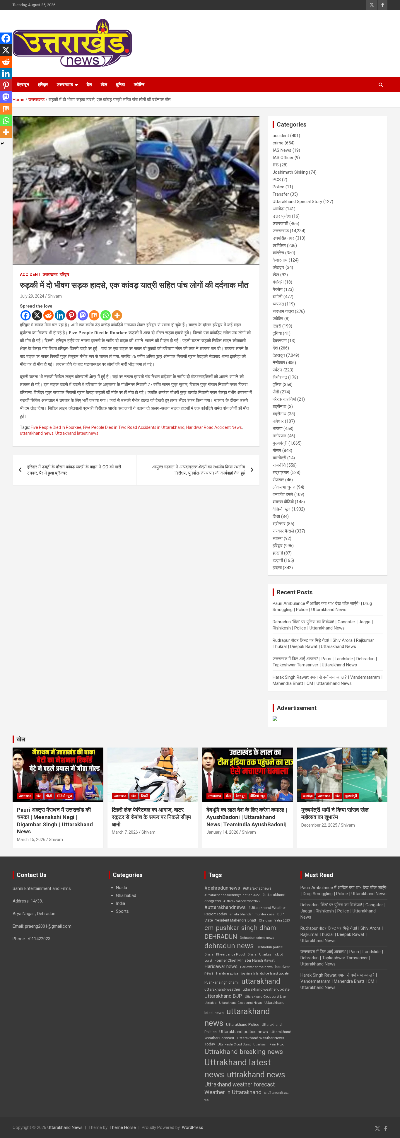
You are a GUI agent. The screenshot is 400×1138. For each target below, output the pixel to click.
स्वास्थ (278, 538)
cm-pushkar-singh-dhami (241, 927)
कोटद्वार (278, 267)
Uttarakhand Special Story (297, 201)
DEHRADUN (220, 936)
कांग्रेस (278, 252)
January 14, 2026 (222, 832)
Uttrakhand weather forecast (239, 1084)
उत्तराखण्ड (65, 84)
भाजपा (277, 428)
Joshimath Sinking (290, 172)
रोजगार (278, 479)
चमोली (277, 296)
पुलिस (277, 384)
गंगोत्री (278, 282)
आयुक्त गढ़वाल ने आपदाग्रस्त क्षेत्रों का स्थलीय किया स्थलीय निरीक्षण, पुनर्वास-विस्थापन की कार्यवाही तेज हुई (198, 470)
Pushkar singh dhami (221, 982)
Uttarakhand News (65, 1127)
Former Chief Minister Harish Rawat (245, 960)
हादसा (277, 567)
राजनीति (279, 465)
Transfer (281, 194)
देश (89, 84)
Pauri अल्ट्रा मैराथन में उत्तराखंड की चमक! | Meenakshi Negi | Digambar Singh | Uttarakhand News (55, 820)
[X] (37, 315)
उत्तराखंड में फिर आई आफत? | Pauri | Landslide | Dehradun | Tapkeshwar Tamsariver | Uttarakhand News (341, 958)
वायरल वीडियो (283, 501)
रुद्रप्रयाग (281, 472)
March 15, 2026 (31, 839)
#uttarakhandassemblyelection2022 (231, 895)
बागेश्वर (278, 421)
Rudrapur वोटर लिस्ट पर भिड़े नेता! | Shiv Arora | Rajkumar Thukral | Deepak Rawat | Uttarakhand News (341, 934)
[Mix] (94, 315)
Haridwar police (227, 973)
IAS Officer (283, 157)
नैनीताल (279, 362)
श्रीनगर (279, 523)
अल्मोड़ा (278, 208)
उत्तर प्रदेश (282, 216)
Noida (121, 887)
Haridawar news (220, 966)
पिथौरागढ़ (280, 377)
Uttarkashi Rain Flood (268, 1044)
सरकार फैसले (283, 531)
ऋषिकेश (279, 245)
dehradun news (229, 946)
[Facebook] (25, 315)
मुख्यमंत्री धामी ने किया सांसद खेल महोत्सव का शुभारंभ (334, 813)
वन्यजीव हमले (283, 494)
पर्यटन (277, 370)
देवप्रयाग (280, 340)
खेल (104, 84)
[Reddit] (48, 315)
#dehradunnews (222, 888)
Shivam (55, 296)
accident (30, 274)
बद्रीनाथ (279, 406)
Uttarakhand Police (242, 1024)
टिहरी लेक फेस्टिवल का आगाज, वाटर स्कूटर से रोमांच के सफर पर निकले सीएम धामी (151, 817)
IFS (276, 165)
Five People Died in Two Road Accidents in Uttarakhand (133, 427)
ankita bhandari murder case (252, 914)
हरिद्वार (43, 84)
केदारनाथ (280, 260)
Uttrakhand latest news (76, 433)
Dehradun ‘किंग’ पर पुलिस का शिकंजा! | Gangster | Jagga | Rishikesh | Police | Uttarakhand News (342, 911)
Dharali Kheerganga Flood (224, 954)
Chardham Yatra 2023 (274, 920)
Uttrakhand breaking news (243, 1052)
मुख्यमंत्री (280, 443)
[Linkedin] (60, 315)
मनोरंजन (279, 436)
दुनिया (120, 84)
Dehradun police (270, 947)
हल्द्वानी (278, 553)
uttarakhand (260, 981)
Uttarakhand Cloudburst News (240, 1003)
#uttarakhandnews (225, 907)
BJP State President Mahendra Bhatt (244, 917)
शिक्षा (276, 516)
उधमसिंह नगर (283, 238)
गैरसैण (278, 289)
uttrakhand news (256, 1074)
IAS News (282, 150)
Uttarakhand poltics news (243, 1031)
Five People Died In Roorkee (56, 427)
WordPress (192, 1127)
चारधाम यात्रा (283, 311)
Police (278, 187)
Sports (122, 911)
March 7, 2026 (125, 832)
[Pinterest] (71, 315)
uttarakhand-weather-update (266, 989)
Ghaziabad (126, 895)
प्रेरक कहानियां (284, 399)
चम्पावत (278, 304)
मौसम (277, 450)
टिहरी (277, 326)
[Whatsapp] (105, 315)
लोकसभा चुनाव (284, 487)
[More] (117, 315)
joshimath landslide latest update (265, 973)
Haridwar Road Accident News (214, 427)
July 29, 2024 (32, 296)
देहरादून (23, 84)
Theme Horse (123, 1127)
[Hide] (2, 143)
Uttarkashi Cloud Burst (234, 1044)
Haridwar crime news (256, 967)
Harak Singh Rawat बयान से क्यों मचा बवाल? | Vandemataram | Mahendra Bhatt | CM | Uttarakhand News (338, 981)
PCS (277, 179)
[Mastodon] (83, 315)
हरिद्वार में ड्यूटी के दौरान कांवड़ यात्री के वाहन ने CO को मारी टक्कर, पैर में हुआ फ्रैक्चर (74, 470)
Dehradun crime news (257, 938)
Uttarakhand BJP (223, 996)
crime (278, 143)
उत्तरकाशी (280, 223)
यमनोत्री (279, 457)
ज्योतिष (139, 84)
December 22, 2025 (319, 825)
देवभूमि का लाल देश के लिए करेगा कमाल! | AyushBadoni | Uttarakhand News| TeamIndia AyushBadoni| (246, 817)
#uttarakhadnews (257, 888)
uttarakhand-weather (222, 989)
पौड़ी (276, 392)
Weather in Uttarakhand (232, 1092)
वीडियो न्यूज (281, 509)
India (120, 903)
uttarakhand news (37, 433)
